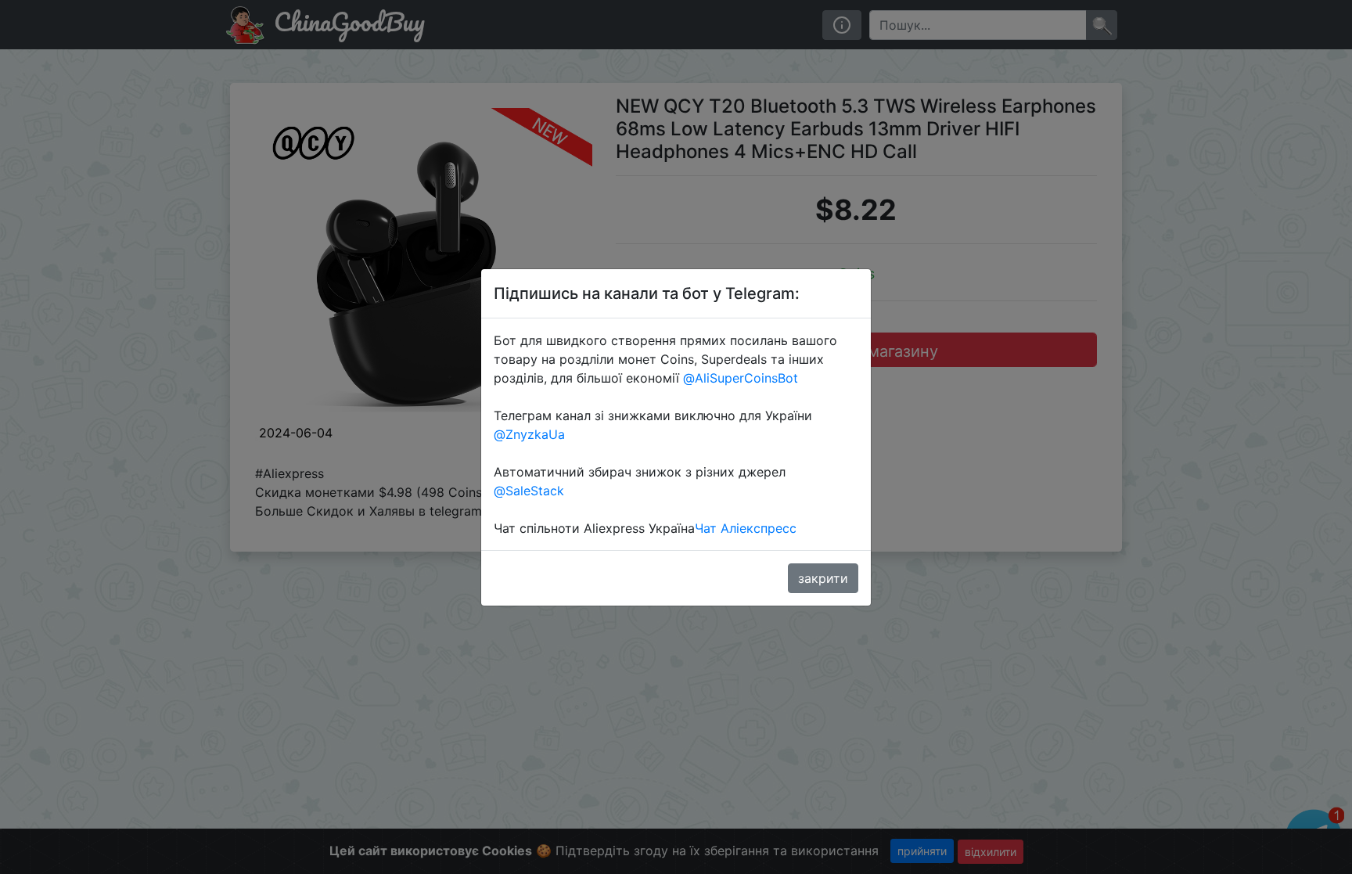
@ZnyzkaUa (529, 434)
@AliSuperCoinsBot (740, 378)
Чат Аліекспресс (745, 528)
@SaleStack (529, 490)
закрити (823, 578)
